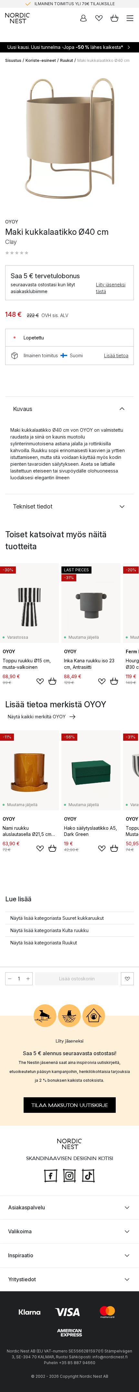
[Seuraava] (127, 139)
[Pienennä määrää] (9, 978)
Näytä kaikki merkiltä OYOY (37, 716)
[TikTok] (88, 1174)
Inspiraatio (20, 1255)
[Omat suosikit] (99, 18)
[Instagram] (69, 1174)
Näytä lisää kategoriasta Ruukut (43, 942)
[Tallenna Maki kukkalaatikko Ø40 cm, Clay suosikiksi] (127, 978)
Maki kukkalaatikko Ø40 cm (103, 60)
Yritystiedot (22, 1279)
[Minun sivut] (83, 18)
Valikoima (20, 1231)
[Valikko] (130, 18)
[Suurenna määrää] (28, 978)
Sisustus (13, 60)
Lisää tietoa (116, 355)
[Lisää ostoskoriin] (52, 681)
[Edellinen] (11, 139)
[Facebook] (50, 1174)
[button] (16, 253)
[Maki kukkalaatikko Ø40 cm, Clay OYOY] (69, 138)
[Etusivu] (17, 18)
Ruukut (66, 60)
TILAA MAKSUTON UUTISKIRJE (69, 1105)
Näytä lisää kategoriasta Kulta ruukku (49, 930)
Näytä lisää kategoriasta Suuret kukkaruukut (57, 918)
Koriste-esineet (41, 60)
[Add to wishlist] (40, 681)
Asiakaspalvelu (26, 1207)
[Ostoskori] (114, 18)
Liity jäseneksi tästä (110, 288)
